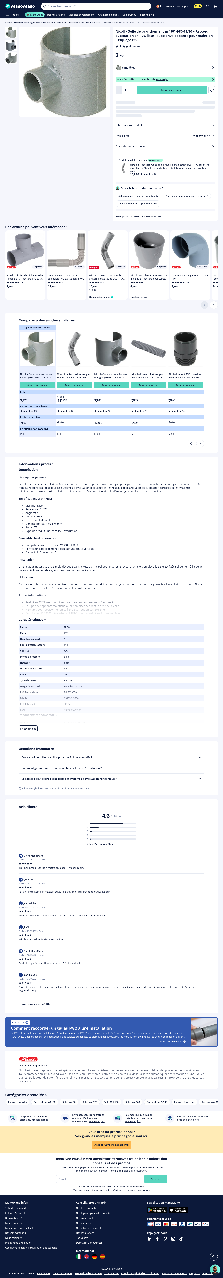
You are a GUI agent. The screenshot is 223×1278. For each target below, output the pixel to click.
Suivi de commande (16, 1208)
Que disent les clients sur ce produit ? (187, 195)
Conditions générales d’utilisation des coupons (31, 1247)
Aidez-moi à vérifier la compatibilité (138, 195)
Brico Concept (132, 216)
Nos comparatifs (85, 1218)
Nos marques (83, 1223)
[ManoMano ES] (102, 1256)
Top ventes (82, 1237)
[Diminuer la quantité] (119, 90)
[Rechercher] (44, 6)
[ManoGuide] (215, 1269)
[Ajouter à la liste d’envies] (211, 90)
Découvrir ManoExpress (89, 1242)
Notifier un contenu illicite (19, 1227)
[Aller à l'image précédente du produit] (26, 72)
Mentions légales (62, 1273)
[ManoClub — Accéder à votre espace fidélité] (198, 6)
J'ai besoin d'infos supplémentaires (138, 203)
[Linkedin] (149, 1238)
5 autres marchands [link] (151, 216)
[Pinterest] (165, 1238)
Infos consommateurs (174, 1273)
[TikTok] (181, 1238)
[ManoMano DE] (94, 1256)
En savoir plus (143, 1190)
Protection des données (88, 1273)
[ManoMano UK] (86, 1256)
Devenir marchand (15, 1232)
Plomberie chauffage (24, 22)
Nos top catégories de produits (93, 1213)
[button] (165, 167)
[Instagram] (173, 1238)
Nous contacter (13, 1223)
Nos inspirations (85, 1232)
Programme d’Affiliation (18, 1242)
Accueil (8, 22)
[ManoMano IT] (78, 1256)
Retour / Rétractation (16, 1213)
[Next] (200, 443)
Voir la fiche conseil (171, 1041)
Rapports (194, 1273)
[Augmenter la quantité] (132, 90)
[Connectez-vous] (207, 6)
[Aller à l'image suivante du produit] (104, 72)
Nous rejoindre (13, 1237)
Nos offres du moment (88, 1227)
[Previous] (191, 443)
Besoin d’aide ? (13, 1218)
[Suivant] (214, 305)
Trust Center (111, 1273)
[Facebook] (157, 1238)
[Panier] (215, 6)
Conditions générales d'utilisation (140, 1273)
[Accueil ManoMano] (20, 6)
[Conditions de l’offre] (213, 79)
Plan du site (43, 1273)
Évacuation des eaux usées (48, 22)
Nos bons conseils (86, 1208)
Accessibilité (209, 1273)
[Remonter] (214, 1257)
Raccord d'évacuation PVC (81, 22)
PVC (65, 22)
